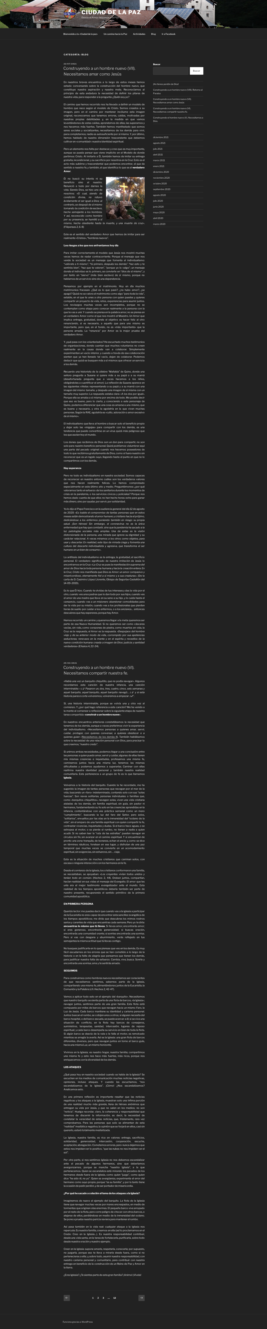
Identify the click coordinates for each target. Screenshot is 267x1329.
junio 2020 (158, 206)
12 (115, 1297)
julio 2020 (158, 200)
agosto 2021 (159, 143)
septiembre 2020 (161, 189)
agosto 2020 (159, 195)
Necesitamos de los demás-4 (99, 736)
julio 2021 (158, 149)
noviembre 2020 (161, 177)
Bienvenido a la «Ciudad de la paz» (80, 34)
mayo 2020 (159, 212)
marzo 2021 (159, 160)
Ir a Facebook (168, 34)
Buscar (156, 64)
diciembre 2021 (161, 137)
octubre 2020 (160, 183)
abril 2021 (158, 154)
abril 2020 (158, 218)
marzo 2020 (159, 224)
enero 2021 (158, 166)
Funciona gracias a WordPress (78, 1321)
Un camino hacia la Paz (115, 34)
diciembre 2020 (161, 172)
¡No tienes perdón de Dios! (166, 84)
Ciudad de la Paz (111, 12)
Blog (153, 34)
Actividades (139, 34)
